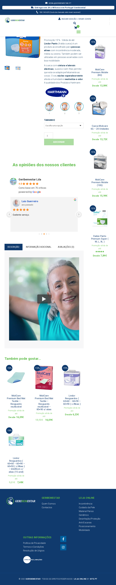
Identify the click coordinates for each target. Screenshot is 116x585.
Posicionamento (87, 526)
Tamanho (49, 120)
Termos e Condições (33, 547)
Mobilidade (84, 530)
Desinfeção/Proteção (89, 519)
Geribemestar (33, 579)
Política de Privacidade (34, 543)
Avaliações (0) (66, 247)
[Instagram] (63, 547)
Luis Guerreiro (30, 201)
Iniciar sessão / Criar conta (76, 19)
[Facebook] (63, 539)
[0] (75, 28)
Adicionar (58, 141)
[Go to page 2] (44, 234)
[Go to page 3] (46, 234)
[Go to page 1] (41, 234)
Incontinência (85, 503)
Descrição (13, 247)
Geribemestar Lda (30, 179)
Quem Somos (49, 503)
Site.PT (93, 579)
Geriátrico (84, 515)
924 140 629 (45, 12)
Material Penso (86, 511)
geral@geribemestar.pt (60, 3)
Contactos (47, 507)
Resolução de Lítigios (33, 550)
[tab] (14, 247)
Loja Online (80, 579)
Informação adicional (38, 247)
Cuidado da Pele (87, 507)
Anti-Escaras (85, 522)
